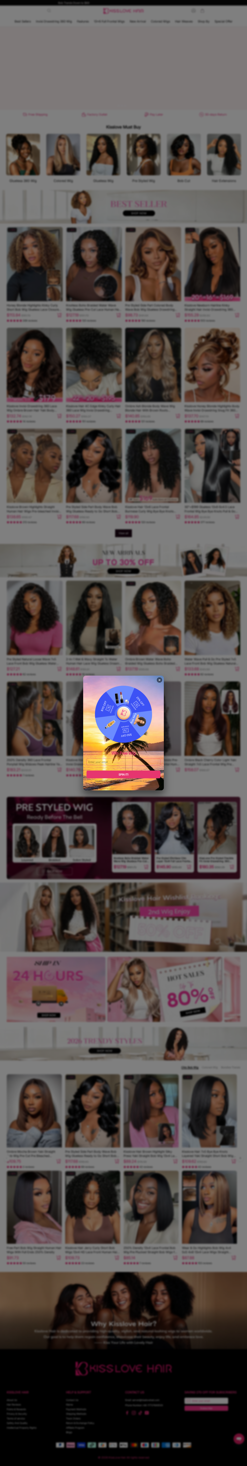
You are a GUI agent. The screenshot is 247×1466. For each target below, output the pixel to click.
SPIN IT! (123, 774)
